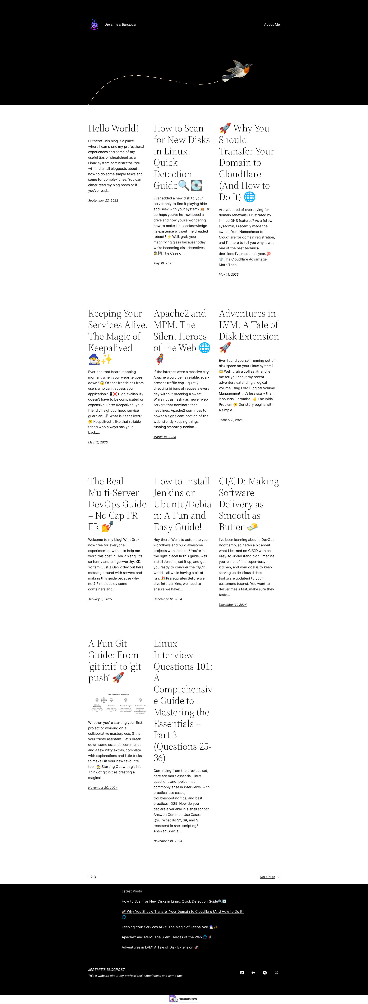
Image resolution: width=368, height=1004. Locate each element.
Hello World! (113, 128)
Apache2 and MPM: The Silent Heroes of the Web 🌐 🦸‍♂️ (182, 336)
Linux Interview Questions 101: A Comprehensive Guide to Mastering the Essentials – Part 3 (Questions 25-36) (183, 700)
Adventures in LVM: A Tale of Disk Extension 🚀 (249, 330)
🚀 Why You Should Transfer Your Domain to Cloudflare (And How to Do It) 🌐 (246, 162)
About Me (272, 24)
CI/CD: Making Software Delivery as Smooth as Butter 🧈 (249, 503)
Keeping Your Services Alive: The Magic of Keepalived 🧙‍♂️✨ (118, 336)
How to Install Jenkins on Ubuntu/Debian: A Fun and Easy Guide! (183, 503)
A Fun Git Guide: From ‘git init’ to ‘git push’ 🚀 (114, 660)
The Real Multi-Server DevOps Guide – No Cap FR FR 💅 (117, 503)
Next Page (270, 877)
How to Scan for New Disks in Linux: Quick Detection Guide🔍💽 (182, 156)
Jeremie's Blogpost (120, 24)
